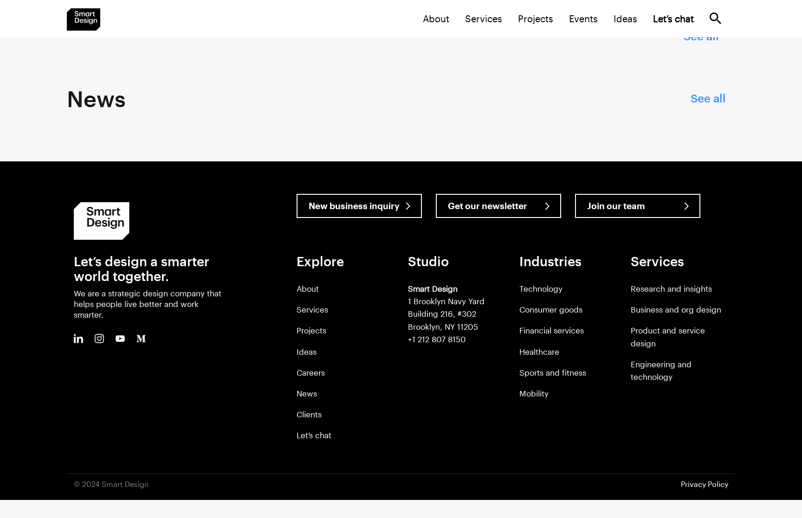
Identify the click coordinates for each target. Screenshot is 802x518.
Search (715, 18)
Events (583, 18)
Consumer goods (550, 309)
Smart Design (83, 19)
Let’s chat (314, 435)
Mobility (534, 393)
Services (483, 18)
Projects (535, 18)
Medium (141, 338)
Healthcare (539, 351)
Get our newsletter (487, 205)
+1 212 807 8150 (437, 339)
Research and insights (671, 288)
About (436, 18)
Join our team (616, 205)
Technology (541, 288)
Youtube (120, 338)
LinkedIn (78, 338)
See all (708, 98)
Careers (311, 372)
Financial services (551, 330)
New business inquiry (354, 205)
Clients (309, 414)
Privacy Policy (704, 484)
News (307, 393)
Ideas (625, 18)
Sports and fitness (552, 372)
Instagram (99, 338)
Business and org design (676, 309)
